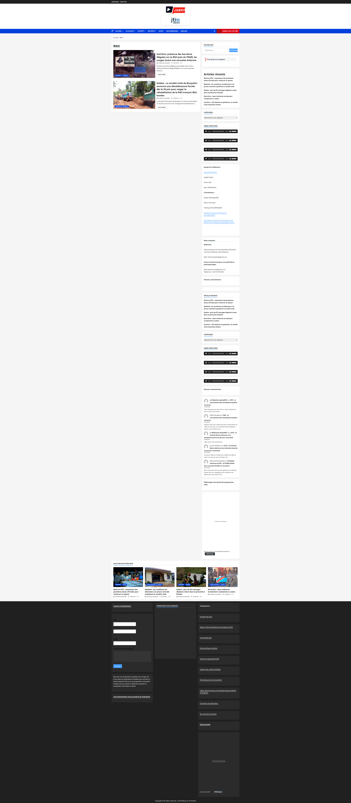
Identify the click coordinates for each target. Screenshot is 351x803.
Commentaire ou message (122, 649)
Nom (114, 634)
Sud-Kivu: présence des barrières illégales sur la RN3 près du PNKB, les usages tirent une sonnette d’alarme (134, 64)
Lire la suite (162, 74)
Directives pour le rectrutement (211, 680)
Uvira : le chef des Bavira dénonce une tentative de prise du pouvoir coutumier (220, 435)
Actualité (130, 31)
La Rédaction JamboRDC (164, 63)
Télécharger (210, 554)
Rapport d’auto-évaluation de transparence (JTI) (216, 627)
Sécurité (151, 31)
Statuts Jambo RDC (205, 792)
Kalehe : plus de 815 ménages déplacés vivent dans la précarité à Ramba (190, 591)
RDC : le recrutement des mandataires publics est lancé (220, 402)
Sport (161, 31)
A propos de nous (206, 617)
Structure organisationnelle (209, 659)
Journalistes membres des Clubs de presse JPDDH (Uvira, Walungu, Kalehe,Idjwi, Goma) (219, 221)
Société (141, 31)
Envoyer (118, 666)
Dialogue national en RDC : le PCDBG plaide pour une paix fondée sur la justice (219, 463)
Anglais (184, 31)
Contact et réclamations (122, 606)
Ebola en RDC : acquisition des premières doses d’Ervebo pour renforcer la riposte (126, 591)
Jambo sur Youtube (230, 31)
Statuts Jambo (205, 724)
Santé (124, 584)
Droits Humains (151, 584)
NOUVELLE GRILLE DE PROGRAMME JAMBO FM (217, 551)
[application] (221, 131)
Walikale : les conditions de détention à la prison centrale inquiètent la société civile (157, 591)
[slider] (234, 131)
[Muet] (230, 131)
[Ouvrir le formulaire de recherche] (214, 31)
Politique (125, 75)
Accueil (119, 31)
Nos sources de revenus (208, 714)
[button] (113, 31)
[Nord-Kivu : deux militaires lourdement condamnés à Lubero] (223, 577)
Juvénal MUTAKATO (210, 172)
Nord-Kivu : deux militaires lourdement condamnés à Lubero (221, 590)
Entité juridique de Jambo (208, 648)
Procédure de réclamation (209, 703)
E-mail (116, 639)
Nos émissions (172, 31)
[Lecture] (206, 131)
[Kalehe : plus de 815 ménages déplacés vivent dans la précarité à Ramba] (191, 577)
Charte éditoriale (206, 638)
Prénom (115, 627)
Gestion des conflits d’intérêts (210, 669)
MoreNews (182, 801)
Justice (160, 584)
